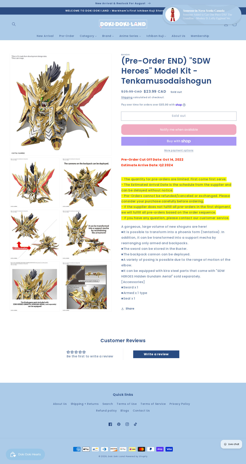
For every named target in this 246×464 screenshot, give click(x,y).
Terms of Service (153, 404)
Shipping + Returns (85, 404)
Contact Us (141, 411)
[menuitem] (45, 36)
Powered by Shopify (137, 456)
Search (107, 404)
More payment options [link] (179, 150)
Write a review (156, 354)
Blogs (125, 411)
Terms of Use (127, 404)
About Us (60, 404)
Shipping (127, 97)
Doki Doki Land (117, 456)
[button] (14, 24)
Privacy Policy (180, 404)
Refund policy (106, 411)
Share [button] (130, 308)
